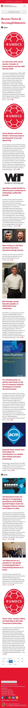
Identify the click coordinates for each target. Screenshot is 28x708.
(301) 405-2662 (11, 694)
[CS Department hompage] (14, 704)
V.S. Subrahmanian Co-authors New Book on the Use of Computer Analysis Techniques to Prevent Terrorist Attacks (12, 384)
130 (14, 661)
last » (15, 664)
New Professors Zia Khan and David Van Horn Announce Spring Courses (12, 247)
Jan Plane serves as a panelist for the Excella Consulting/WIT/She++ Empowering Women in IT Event (13, 565)
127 (3, 661)
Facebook (2, 697)
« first (3, 658)
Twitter (6, 697)
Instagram (9, 697)
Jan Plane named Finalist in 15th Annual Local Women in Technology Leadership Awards (14, 191)
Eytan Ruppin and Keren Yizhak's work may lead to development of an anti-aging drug (13, 136)
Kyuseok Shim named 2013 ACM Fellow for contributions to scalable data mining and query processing (13, 454)
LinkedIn (13, 697)
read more (9, 99)
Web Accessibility (5, 700)
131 (18, 661)
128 (7, 661)
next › (10, 664)
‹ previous (9, 658)
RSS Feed (17, 697)
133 (3, 664)
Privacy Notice (14, 700)
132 (22, 661)
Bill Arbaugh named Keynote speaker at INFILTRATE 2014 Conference (10, 305)
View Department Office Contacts (9, 682)
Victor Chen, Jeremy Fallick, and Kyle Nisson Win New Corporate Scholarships (13, 620)
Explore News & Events (14, 12)
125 (18, 658)
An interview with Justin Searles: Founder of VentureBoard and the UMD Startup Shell (13, 65)
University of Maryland (14, 1)
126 (22, 658)
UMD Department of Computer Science (11, 6)
